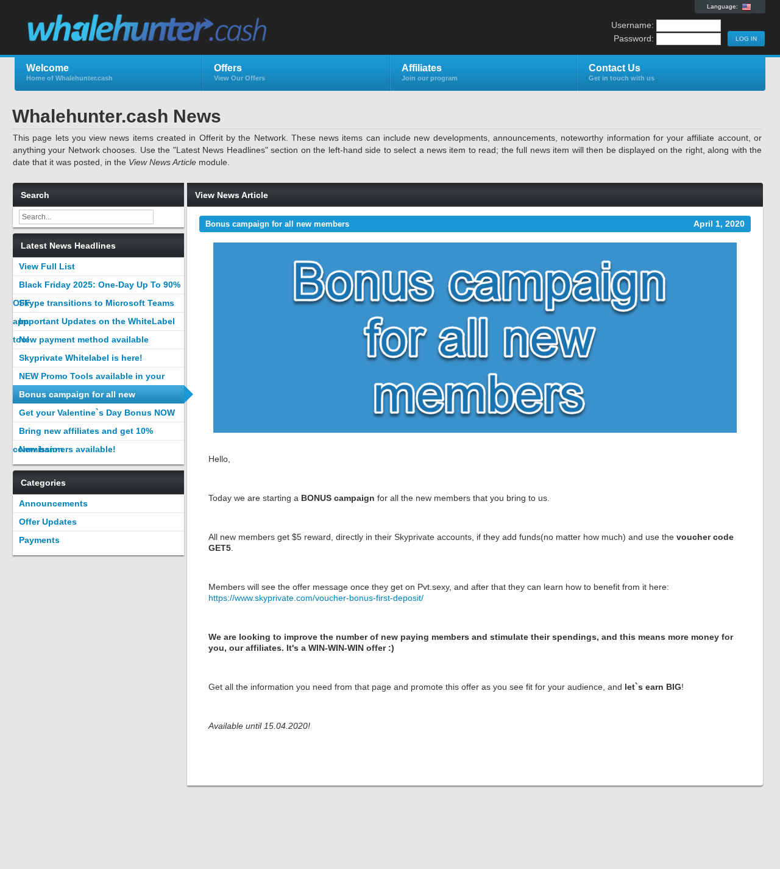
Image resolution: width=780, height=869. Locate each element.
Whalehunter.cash (160, 28)
